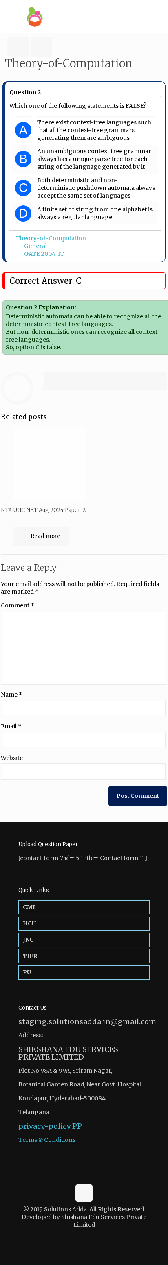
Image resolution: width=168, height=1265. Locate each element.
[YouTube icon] (88, 1236)
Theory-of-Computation (51, 238)
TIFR (30, 956)
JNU (28, 939)
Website (12, 758)
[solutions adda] (84, 16)
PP (77, 1126)
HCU (29, 923)
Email (11, 726)
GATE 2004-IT (44, 253)
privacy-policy (44, 1126)
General (35, 246)
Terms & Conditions (46, 1139)
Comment (17, 605)
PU (27, 972)
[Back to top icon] (84, 1193)
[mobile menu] (157, 16)
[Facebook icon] (80, 1236)
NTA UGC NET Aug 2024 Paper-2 (43, 510)
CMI (29, 907)
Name (11, 694)
